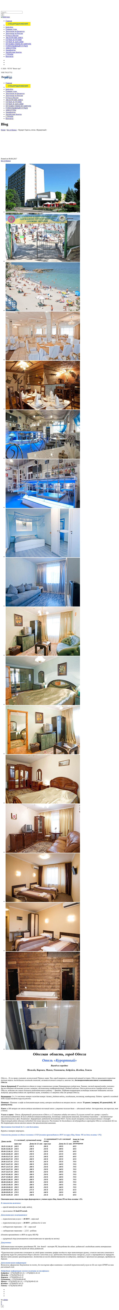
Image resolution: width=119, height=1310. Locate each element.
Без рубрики (12, 130)
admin (5, 1300)
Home (3, 130)
